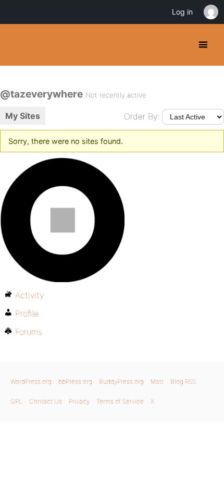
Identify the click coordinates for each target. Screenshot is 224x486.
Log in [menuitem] (182, 11)
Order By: (141, 116)
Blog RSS (183, 381)
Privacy (79, 401)
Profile (27, 313)
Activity (29, 295)
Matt (157, 381)
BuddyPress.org (17, 45)
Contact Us (45, 401)
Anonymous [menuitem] (210, 12)
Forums (28, 331)
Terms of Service (120, 401)
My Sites (22, 116)
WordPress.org (31, 381)
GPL (16, 401)
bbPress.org (75, 381)
